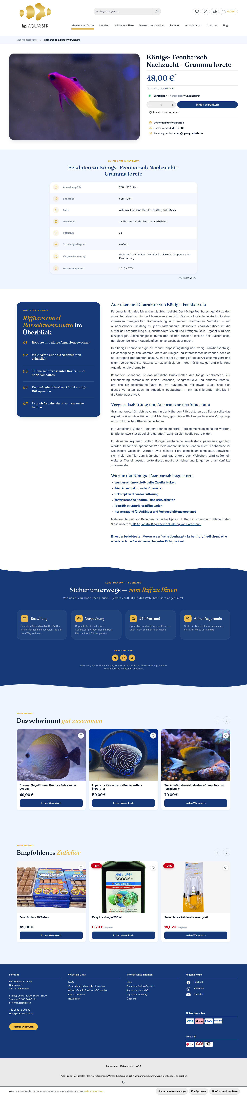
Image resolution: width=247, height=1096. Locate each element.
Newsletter (74, 998)
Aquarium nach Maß (137, 990)
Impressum (112, 1066)
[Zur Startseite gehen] (35, 15)
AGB (138, 1066)
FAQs (71, 981)
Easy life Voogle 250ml (106, 917)
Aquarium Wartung (137, 994)
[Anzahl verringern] (150, 104)
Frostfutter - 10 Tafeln (34, 917)
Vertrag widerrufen (23, 1026)
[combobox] (123, 11)
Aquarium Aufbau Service (140, 986)
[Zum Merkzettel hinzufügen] (81, 736)
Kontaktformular (77, 994)
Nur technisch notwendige (172, 1091)
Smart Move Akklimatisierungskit (186, 917)
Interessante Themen (140, 974)
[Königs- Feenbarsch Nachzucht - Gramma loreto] (74, 96)
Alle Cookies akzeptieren (225, 1091)
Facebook (198, 981)
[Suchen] (157, 11)
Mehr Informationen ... (94, 1091)
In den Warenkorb (207, 104)
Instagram (199, 987)
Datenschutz (126, 1066)
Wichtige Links (77, 974)
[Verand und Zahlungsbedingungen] (215, 11)
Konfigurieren (198, 1091)
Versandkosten (116, 1075)
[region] (74, 98)
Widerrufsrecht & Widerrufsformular (87, 990)
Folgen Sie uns (194, 974)
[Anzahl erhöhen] (172, 104)
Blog (129, 981)
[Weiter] (226, 720)
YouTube (198, 993)
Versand (169, 88)
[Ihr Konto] (206, 11)
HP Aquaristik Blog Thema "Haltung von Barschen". (166, 524)
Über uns (131, 998)
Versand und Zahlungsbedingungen (86, 986)
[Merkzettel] (197, 11)
